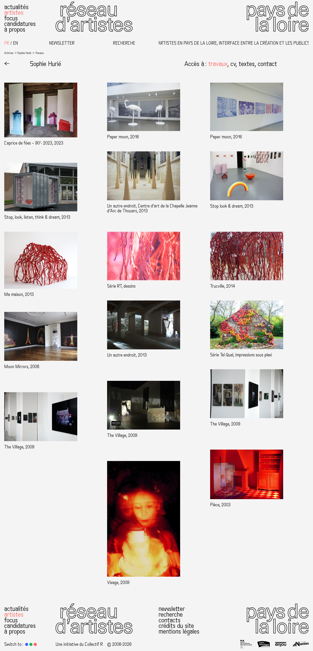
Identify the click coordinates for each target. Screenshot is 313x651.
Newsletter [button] (62, 43)
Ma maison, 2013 (19, 294)
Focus (11, 18)
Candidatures (20, 24)
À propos (14, 29)
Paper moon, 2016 (123, 136)
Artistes (13, 12)
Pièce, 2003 (220, 504)
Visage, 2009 (118, 582)
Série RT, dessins (121, 286)
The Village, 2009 (225, 424)
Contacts (169, 620)
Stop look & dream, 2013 (231, 206)
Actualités (16, 7)
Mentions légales (179, 631)
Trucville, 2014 (222, 286)
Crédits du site (176, 625)
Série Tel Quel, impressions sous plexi (241, 355)
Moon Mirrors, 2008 (21, 366)
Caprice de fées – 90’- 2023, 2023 (33, 143)
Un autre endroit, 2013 (127, 355)
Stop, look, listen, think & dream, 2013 (37, 217)
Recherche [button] (124, 43)
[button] (219, 64)
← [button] (7, 64)
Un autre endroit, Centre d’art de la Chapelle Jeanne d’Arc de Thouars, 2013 (152, 208)
